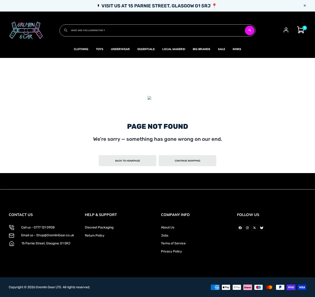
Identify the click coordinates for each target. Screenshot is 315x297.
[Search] (250, 30)
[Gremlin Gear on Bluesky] (261, 228)
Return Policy (94, 235)
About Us (167, 227)
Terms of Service (173, 243)
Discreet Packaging (99, 227)
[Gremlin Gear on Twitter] (254, 228)
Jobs (164, 235)
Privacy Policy (171, 251)
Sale (221, 49)
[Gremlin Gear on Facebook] (240, 228)
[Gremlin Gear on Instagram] (247, 228)
